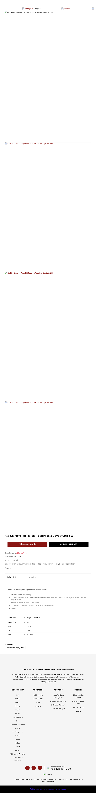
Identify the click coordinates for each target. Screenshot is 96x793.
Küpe (18, 710)
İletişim (38, 706)
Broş (18, 721)
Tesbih (17, 728)
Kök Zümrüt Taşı (24, 564)
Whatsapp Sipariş (28, 544)
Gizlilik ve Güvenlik (58, 705)
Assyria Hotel (38, 699)
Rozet (17, 750)
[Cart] (67, 8)
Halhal (17, 743)
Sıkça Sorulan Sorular (78, 696)
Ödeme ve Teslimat (58, 701)
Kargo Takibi (78, 707)
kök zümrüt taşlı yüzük (15, 648)
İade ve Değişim (58, 708)
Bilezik (17, 706)
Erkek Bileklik (18, 717)
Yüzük (15, 560)
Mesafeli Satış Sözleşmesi (58, 696)
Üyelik (78, 711)
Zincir (18, 746)
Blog (38, 702)
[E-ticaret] (47, 789)
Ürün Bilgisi (12, 577)
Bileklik (17, 702)
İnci (44, 564)
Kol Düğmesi (18, 732)
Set (17, 695)
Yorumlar (32, 577)
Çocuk (17, 739)
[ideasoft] (35, 789)
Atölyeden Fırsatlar (17, 754)
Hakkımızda (38, 695)
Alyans (17, 735)
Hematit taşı (52, 564)
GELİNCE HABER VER (68, 544)
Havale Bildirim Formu (78, 702)
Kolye (17, 713)
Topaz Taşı (37, 564)
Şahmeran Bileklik (17, 724)
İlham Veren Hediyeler (18, 759)
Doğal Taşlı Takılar (67, 564)
